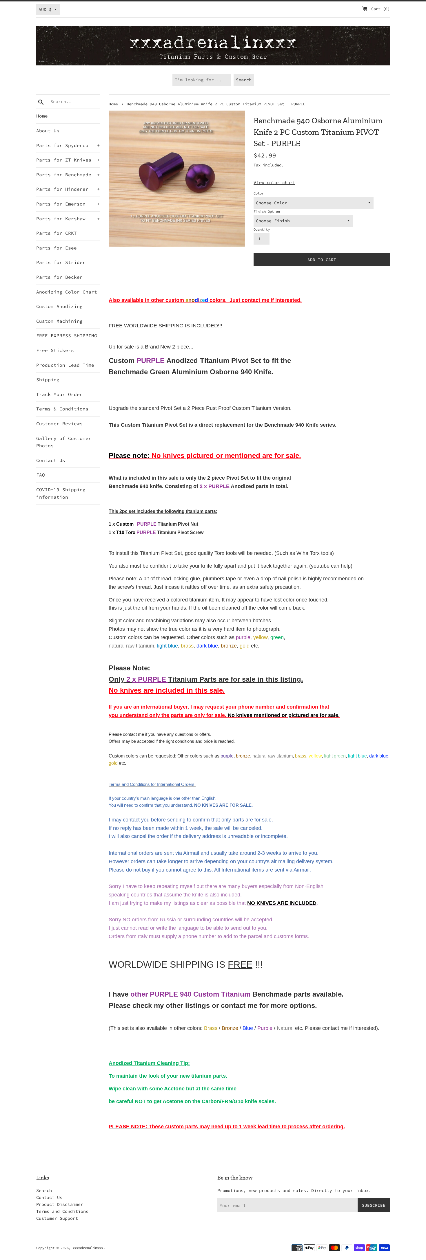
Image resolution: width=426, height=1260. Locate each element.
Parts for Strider (60, 262)
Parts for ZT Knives (68, 160)
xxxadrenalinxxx (88, 1248)
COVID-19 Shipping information (60, 493)
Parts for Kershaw (68, 218)
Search (44, 1190)
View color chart (274, 182)
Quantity (262, 229)
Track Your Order (59, 394)
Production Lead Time (65, 365)
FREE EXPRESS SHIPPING (66, 335)
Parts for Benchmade (68, 174)
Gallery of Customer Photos (63, 442)
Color (259, 193)
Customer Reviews (59, 423)
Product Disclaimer (59, 1204)
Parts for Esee (56, 248)
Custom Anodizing (59, 306)
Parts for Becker (59, 277)
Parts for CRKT (56, 233)
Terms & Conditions (62, 409)
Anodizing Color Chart (66, 292)
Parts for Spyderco (68, 145)
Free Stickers (55, 350)
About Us (47, 130)
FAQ (40, 475)
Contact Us (50, 460)
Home (42, 116)
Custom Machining (59, 321)
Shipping (47, 379)
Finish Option (267, 211)
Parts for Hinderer (68, 189)
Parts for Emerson (68, 204)
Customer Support (57, 1218)
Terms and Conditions (62, 1211)
